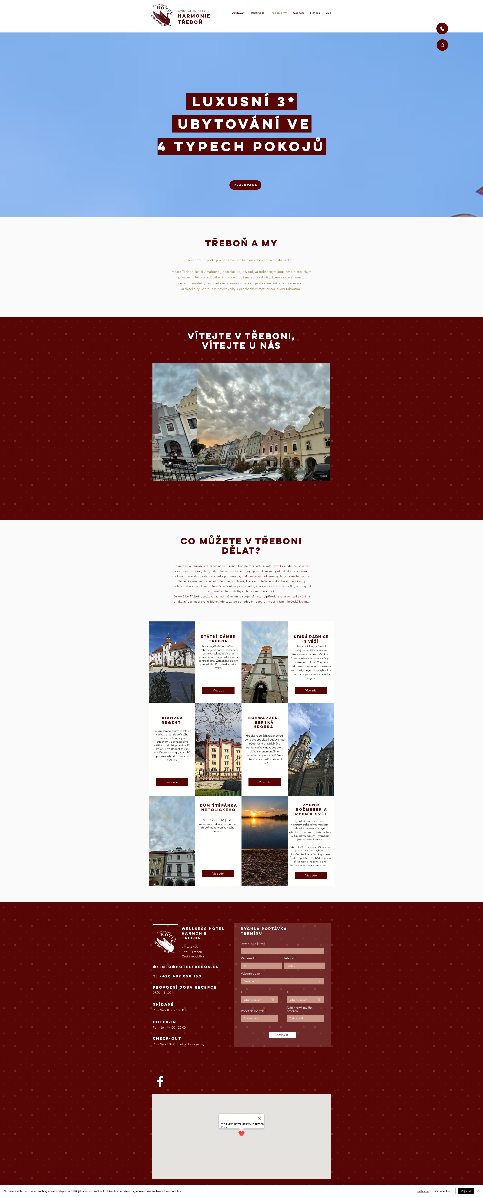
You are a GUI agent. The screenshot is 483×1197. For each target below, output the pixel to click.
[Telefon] (442, 28)
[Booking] (442, 45)
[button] (241, 422)
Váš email (247, 958)
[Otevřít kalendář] (272, 999)
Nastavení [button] (423, 1191)
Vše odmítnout (443, 1191)
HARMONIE (194, 16)
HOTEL (206, 11)
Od (245, 992)
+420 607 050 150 (181, 976)
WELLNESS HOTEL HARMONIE (203, 931)
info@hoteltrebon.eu (189, 967)
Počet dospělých (252, 1011)
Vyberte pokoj (251, 973)
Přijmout (466, 1191)
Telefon (289, 958)
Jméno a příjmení (253, 943)
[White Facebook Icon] (160, 1081)
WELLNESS (194, 11)
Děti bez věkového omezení (300, 1009)
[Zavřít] (478, 1191)
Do (291, 992)
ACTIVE (183, 11)
